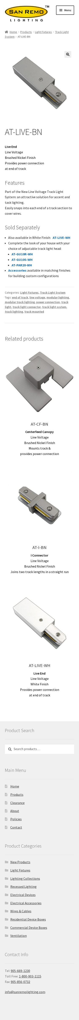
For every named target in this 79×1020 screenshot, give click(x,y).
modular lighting (58, 297)
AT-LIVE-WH (61, 237)
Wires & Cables (20, 911)
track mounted (34, 311)
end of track (20, 297)
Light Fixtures (43, 32)
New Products (20, 862)
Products (26, 32)
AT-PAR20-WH (22, 265)
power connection (48, 302)
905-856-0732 (20, 982)
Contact (16, 827)
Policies (16, 819)
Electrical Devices (23, 895)
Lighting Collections (25, 878)
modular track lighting (20, 302)
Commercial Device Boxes (28, 927)
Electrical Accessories (26, 903)
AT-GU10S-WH (22, 259)
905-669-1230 (20, 971)
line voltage (37, 297)
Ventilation (18, 935)
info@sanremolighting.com (25, 992)
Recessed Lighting (23, 886)
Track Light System (53, 292)
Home (13, 32)
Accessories (17, 270)
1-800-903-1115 (30, 976)
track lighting (14, 311)
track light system (54, 307)
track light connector (27, 307)
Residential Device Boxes (28, 919)
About (14, 811)
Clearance (17, 803)
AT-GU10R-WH (22, 254)
